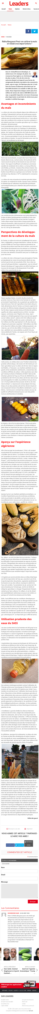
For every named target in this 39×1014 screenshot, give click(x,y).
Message (4, 882)
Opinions (29, 990)
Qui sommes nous (5, 1004)
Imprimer (29, 829)
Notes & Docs (26, 9)
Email (3, 875)
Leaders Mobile (4, 1006)
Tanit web (31, 1011)
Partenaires (5, 990)
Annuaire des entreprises (28, 1000)
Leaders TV (16, 990)
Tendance (34, 990)
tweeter (34, 31)
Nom (3, 867)
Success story (22, 990)
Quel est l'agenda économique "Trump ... (27, 970)
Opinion (17, 9)
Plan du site (24, 1002)
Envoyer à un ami (14, 829)
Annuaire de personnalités (7, 1002)
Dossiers (10, 990)
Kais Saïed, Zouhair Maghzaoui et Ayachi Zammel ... (11, 970)
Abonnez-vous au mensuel (28, 1006)
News (9, 25)
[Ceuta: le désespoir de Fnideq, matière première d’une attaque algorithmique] (6, 954)
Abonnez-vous (29, 843)
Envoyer (33, 901)
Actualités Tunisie (5, 1000)
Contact (23, 1004)
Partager (28, 31)
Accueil (3, 25)
